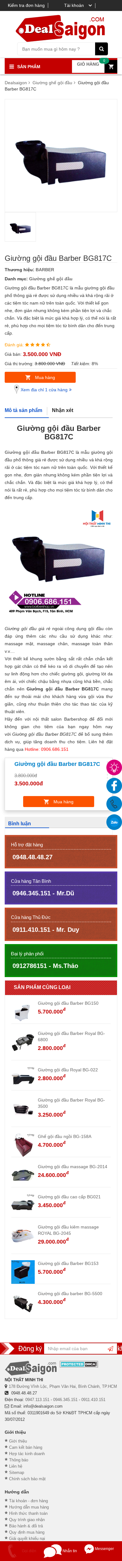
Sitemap (16, 1472)
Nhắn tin (69, 1551)
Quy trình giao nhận (27, 1519)
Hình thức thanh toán (28, 1513)
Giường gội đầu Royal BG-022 (68, 1069)
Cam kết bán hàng (25, 1447)
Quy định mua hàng (26, 1532)
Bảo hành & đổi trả (26, 1526)
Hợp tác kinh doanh (27, 1453)
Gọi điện (28, 1551)
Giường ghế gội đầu (51, 278)
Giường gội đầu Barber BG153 (68, 1263)
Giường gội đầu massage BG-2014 (72, 1166)
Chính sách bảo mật (27, 1478)
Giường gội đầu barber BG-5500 (70, 1293)
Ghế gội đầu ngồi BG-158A (64, 1136)
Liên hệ (15, 1466)
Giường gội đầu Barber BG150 (68, 1003)
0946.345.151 (65, 1399)
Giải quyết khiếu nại (27, 1538)
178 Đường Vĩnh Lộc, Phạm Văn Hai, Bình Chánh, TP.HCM (63, 1386)
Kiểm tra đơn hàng (26, 5)
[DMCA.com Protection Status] (79, 1364)
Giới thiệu (18, 1441)
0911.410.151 (93, 1399)
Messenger (104, 1549)
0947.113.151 (37, 1399)
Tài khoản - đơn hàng (28, 1500)
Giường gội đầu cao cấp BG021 (69, 1196)
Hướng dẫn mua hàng (29, 1507)
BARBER (45, 269)
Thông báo (18, 1460)
